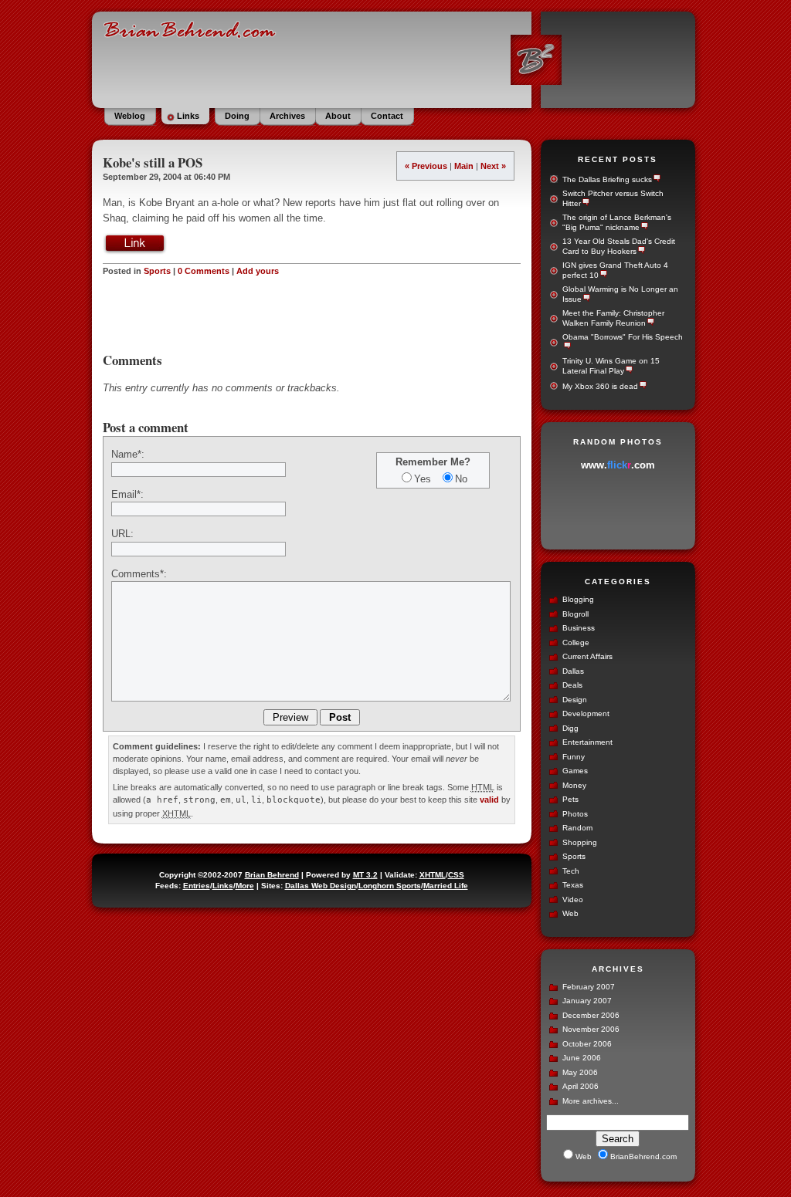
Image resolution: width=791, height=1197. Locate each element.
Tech (570, 871)
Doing (237, 115)
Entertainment (587, 742)
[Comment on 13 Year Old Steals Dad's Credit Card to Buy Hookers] (641, 251)
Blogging (578, 599)
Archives (287, 115)
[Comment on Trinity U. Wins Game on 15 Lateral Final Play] (628, 371)
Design (574, 699)
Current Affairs (587, 656)
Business (578, 628)
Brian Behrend (272, 875)
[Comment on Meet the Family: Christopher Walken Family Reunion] (650, 323)
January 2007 (587, 1000)
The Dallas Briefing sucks (607, 179)
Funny (573, 756)
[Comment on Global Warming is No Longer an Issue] (586, 299)
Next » (493, 166)
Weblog (129, 115)
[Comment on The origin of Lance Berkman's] (644, 227)
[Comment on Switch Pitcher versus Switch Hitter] (585, 203)
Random (577, 827)
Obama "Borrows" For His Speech (622, 337)
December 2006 (591, 1015)
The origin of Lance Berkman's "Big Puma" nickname (616, 222)
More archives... (590, 1101)
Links (188, 115)
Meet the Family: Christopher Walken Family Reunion (613, 318)
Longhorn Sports (389, 885)
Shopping (579, 842)
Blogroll (575, 614)
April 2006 (580, 1086)
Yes (422, 479)
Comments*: (139, 574)
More (245, 885)
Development (585, 713)
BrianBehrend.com (394, 58)
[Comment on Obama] (566, 347)
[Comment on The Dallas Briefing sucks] (656, 179)
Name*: (127, 454)
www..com (618, 465)
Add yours (257, 271)
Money (574, 785)
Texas (572, 885)
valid (489, 799)
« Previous (426, 166)
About (338, 115)
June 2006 (581, 1057)
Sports (157, 271)
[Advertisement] (311, 315)
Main (464, 166)
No (461, 479)
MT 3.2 (365, 875)
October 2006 (587, 1044)
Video (572, 899)
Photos (575, 814)
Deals (572, 685)
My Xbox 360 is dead (600, 386)
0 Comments (203, 271)
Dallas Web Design (320, 885)
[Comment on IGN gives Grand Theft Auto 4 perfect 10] (603, 275)
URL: (122, 533)
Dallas (573, 671)
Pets (570, 799)
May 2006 (580, 1072)
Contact (387, 115)
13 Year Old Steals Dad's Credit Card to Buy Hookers (618, 246)
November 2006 (591, 1029)
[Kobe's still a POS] (135, 251)
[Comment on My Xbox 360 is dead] (642, 386)
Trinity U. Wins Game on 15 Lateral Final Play (611, 366)
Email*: (127, 494)
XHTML (432, 875)
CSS (456, 875)
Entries (196, 885)
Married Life (445, 885)
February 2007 (588, 986)
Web (570, 913)
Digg (570, 728)
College (575, 642)
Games (575, 770)
